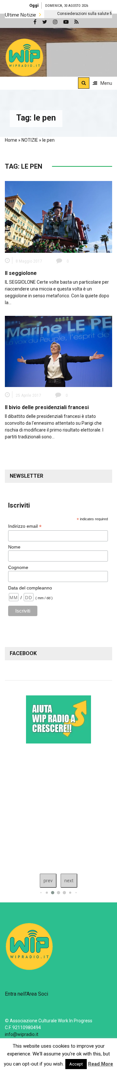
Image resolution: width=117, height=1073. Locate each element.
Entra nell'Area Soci (26, 994)
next (68, 880)
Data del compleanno (30, 587)
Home (11, 140)
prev (48, 880)
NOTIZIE (29, 140)
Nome (14, 546)
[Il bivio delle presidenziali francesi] (58, 351)
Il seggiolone (21, 273)
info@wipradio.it (21, 1034)
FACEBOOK (23, 653)
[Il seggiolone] (58, 216)
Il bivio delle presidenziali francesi (47, 407)
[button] (24, 57)
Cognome (18, 567)
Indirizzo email (25, 526)
